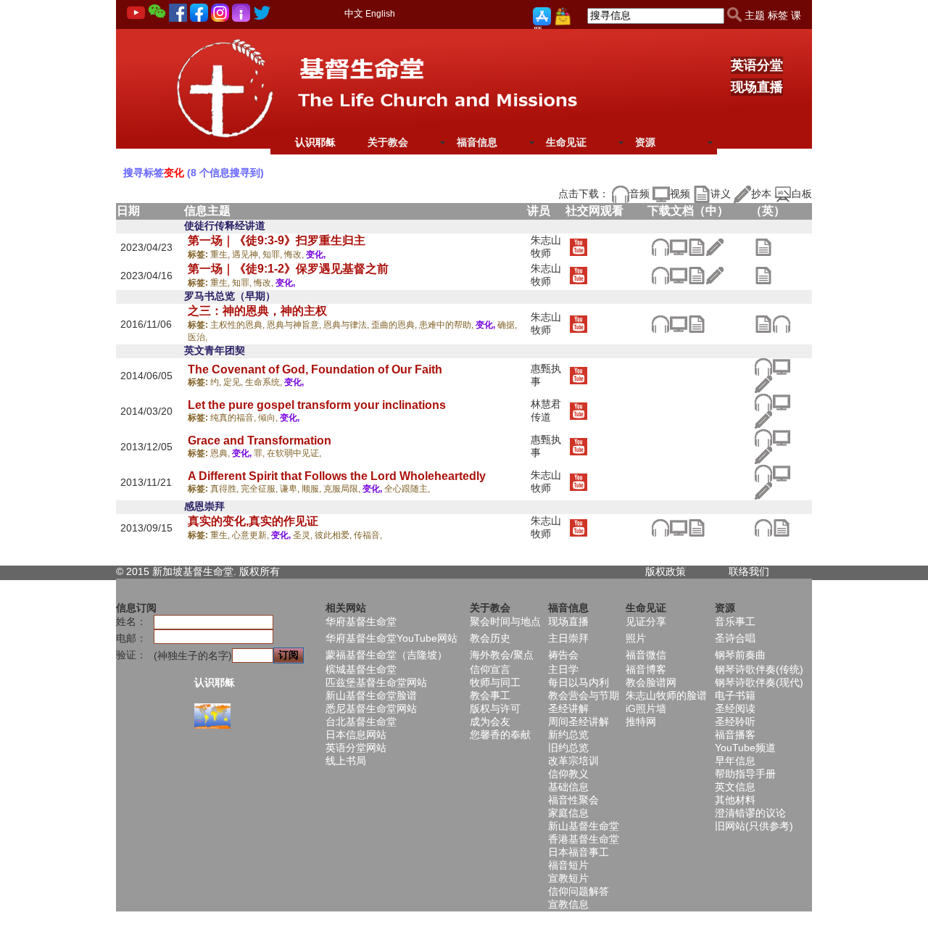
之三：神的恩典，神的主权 (257, 311)
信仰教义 (568, 773)
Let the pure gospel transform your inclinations (317, 405)
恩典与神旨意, (295, 325)
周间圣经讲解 (578, 721)
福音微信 (646, 655)
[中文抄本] (714, 246)
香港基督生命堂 (583, 839)
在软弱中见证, (294, 453)
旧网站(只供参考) (754, 826)
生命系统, (264, 382)
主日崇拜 (568, 638)
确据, (507, 325)
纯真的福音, (234, 418)
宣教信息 (568, 904)
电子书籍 (735, 695)
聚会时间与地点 (505, 621)
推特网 (641, 721)
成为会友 (490, 721)
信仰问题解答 (578, 891)
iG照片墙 (646, 708)
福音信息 (477, 142)
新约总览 (568, 734)
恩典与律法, (347, 325)
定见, (234, 382)
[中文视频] (678, 246)
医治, (197, 337)
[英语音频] (781, 322)
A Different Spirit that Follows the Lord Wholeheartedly (337, 476)
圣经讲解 (568, 708)
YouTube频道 (745, 747)
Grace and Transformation (259, 440)
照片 (636, 638)
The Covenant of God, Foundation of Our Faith (315, 369)
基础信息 (568, 787)
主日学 (563, 669)
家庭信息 (568, 813)
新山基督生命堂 (583, 826)
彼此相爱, (334, 535)
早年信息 (735, 760)
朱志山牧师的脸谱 (666, 695)
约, (216, 382)
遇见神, (247, 254)
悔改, (295, 254)
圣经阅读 (735, 708)
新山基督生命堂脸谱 (371, 695)
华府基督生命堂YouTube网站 (391, 638)
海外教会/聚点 (502, 655)
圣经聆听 (735, 721)
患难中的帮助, (447, 325)
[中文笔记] (696, 246)
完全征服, (260, 489)
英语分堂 (757, 65)
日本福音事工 (578, 852)
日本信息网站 (356, 734)
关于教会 (388, 142)
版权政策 (665, 571)
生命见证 (566, 142)
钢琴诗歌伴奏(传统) (759, 669)
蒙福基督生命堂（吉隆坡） (386, 655)
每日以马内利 (578, 682)
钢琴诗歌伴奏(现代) (759, 682)
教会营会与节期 (583, 695)
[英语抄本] (763, 383)
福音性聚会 (573, 800)
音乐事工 (735, 621)
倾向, (269, 418)
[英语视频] (781, 366)
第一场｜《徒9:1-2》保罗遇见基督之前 (288, 268)
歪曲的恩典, (395, 325)
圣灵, (304, 535)
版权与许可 (495, 708)
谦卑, (291, 489)
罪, (260, 453)
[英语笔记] (763, 246)
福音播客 (735, 734)
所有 (270, 571)
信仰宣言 (490, 669)
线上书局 (346, 760)
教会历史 (490, 638)
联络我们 (749, 571)
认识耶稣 (315, 142)
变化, (316, 254)
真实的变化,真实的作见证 (253, 521)
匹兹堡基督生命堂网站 (376, 682)
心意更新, (251, 535)
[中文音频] (660, 246)
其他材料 (735, 800)
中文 (353, 13)
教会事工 (490, 695)
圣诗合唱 (735, 638)
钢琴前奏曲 (740, 655)
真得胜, (225, 489)
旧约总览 (568, 747)
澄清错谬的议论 (750, 813)
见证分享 (646, 621)
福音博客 (646, 669)
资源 (645, 142)
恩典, (221, 453)
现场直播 (757, 87)
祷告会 (563, 655)
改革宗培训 (573, 760)
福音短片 (568, 865)
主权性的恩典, (238, 325)
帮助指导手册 (745, 773)
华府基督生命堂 (361, 621)
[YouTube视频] (578, 246)
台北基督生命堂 (361, 721)
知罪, (273, 254)
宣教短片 (568, 878)
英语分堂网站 (356, 747)
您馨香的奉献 (500, 734)
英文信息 (735, 787)
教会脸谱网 (651, 682)
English (380, 14)
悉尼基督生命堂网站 (371, 708)
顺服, (312, 489)
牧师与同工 (495, 682)
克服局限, (342, 489)
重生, (221, 254)
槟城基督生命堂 (361, 669)
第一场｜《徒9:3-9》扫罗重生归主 (276, 240)
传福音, (368, 535)
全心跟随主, (407, 489)
